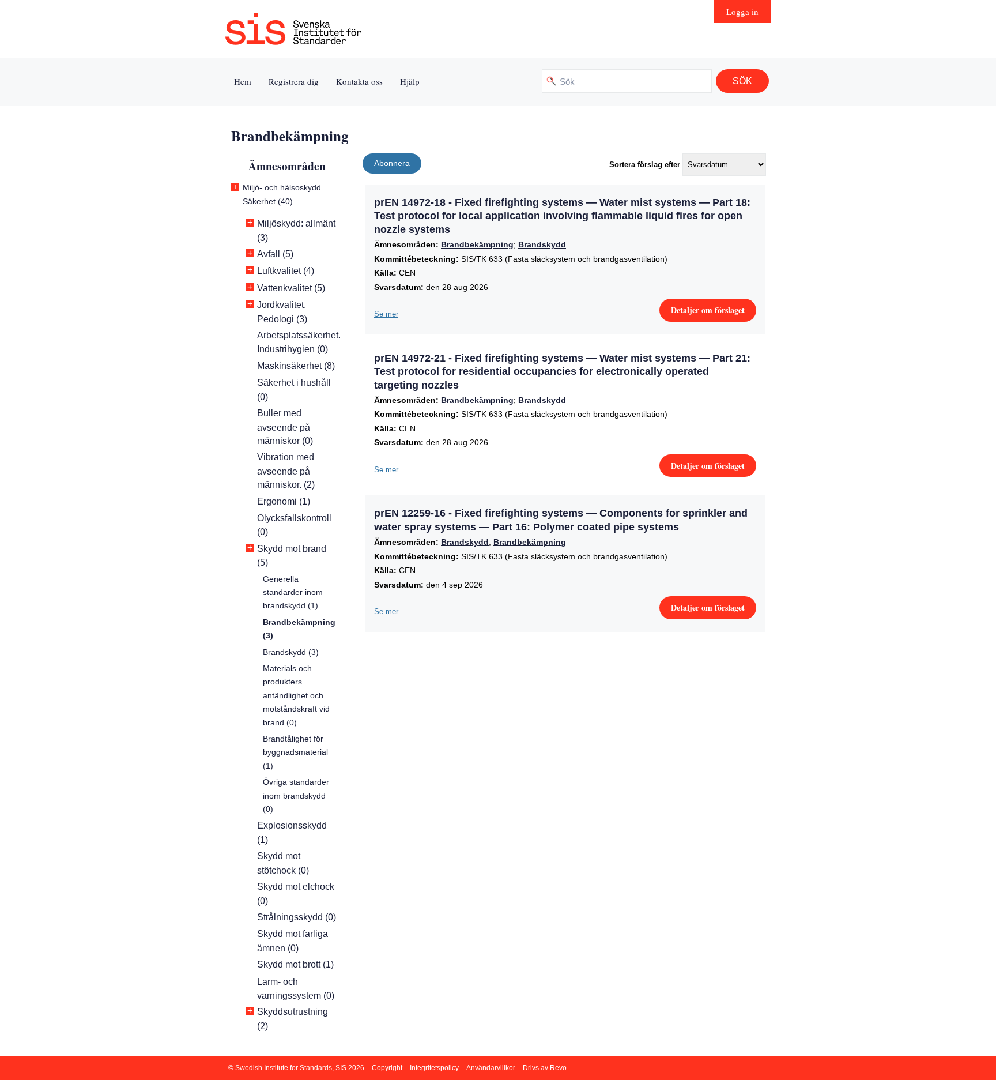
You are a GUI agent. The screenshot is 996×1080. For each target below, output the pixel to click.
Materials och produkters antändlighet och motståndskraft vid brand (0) (296, 695)
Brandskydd (542, 244)
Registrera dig (294, 81)
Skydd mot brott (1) (295, 964)
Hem (242, 81)
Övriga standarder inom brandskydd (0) (296, 795)
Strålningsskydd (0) (296, 917)
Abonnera (392, 163)
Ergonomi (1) (283, 501)
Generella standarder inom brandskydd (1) (293, 592)
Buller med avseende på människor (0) (285, 427)
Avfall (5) (275, 254)
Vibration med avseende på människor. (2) (286, 471)
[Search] (742, 81)
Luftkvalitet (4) (285, 271)
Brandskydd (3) (291, 652)
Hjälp (410, 81)
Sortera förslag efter (644, 164)
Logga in (742, 11)
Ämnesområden (287, 165)
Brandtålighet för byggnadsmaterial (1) (295, 752)
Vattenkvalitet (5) (291, 288)
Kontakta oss (359, 81)
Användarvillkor (490, 1068)
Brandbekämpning (477, 244)
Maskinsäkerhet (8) (296, 366)
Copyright (387, 1068)
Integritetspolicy (434, 1068)
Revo (558, 1068)
